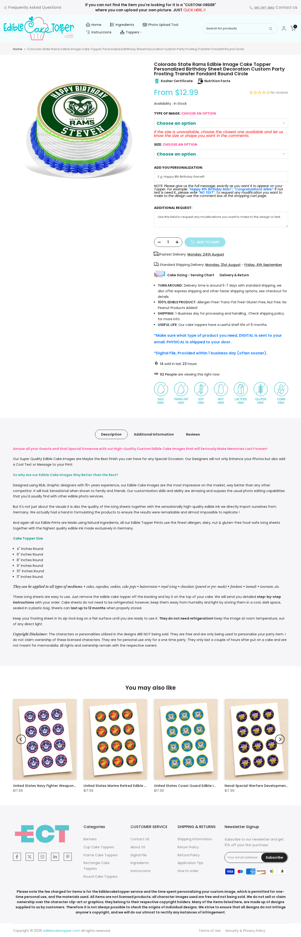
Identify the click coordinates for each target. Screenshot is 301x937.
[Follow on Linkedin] (55, 857)
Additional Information (154, 434)
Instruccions (101, 32)
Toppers (132, 32)
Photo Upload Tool (163, 24)
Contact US (140, 839)
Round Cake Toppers (100, 876)
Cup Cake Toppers (98, 847)
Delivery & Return (234, 275)
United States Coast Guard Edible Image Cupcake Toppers (205, 785)
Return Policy (188, 847)
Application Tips (190, 863)
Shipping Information (195, 839)
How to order (188, 871)
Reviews (193, 434)
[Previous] (21, 739)
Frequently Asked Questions (34, 7)
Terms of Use (210, 930)
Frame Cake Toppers (100, 855)
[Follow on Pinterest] (68, 857)
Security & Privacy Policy (245, 930)
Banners (90, 839)
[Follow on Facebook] (17, 857)
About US (138, 847)
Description (111, 434)
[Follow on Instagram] (42, 857)
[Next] (280, 739)
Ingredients (125, 24)
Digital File (139, 855)
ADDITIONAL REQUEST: (173, 208)
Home (96, 24)
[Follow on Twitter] (30, 857)
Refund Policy (189, 855)
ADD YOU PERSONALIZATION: (178, 167)
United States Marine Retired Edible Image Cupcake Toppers (135, 785)
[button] (260, 92)
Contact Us (275, 7)
